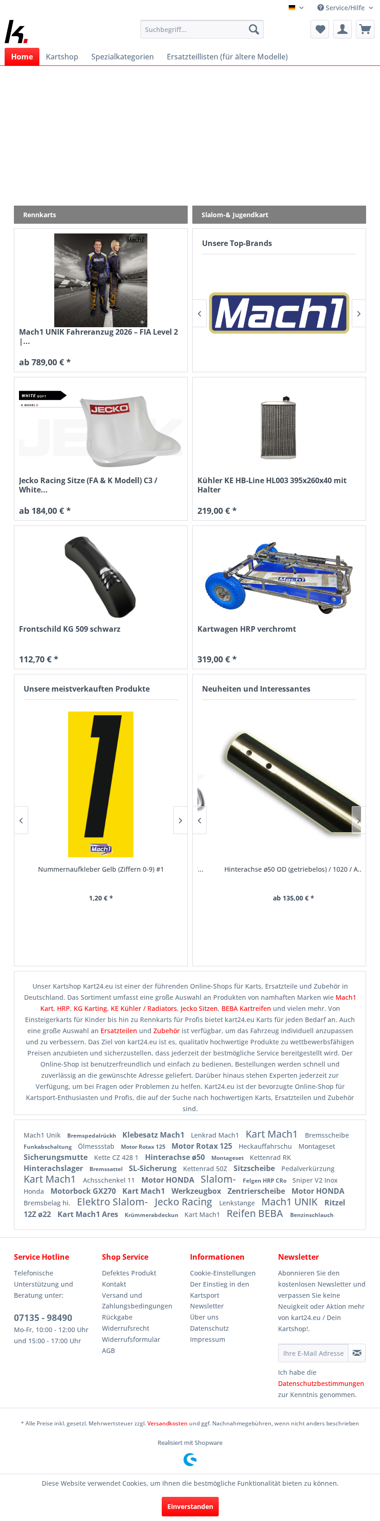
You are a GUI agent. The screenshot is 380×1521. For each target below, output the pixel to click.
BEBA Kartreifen (246, 1008)
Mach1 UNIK (290, 1201)
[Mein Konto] (342, 29)
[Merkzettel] (319, 29)
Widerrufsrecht (125, 1328)
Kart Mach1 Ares (88, 1214)
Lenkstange (238, 1202)
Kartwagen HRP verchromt (246, 629)
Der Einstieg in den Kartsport (219, 1290)
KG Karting (90, 1008)
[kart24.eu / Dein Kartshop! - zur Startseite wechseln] (16, 31)
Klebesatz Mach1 (154, 1135)
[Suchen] (254, 29)
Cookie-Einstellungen (223, 1273)
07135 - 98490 (43, 1318)
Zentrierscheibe (257, 1191)
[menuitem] (202, 29)
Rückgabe (117, 1317)
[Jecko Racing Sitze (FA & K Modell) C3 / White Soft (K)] (101, 429)
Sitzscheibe (255, 1168)
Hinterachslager (54, 1168)
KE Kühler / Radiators (144, 1008)
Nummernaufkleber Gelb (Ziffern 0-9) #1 (101, 869)
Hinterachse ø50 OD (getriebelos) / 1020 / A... (279, 869)
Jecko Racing (185, 1201)
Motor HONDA (168, 1180)
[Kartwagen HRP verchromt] (279, 577)
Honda (35, 1191)
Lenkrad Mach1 (216, 1135)
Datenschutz (209, 1328)
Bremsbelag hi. (48, 1202)
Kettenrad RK (270, 1157)
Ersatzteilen (120, 1030)
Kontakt (114, 1284)
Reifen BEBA (256, 1213)
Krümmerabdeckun (152, 1215)
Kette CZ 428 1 (117, 1157)
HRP (63, 1008)
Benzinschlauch (312, 1215)
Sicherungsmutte (56, 1157)
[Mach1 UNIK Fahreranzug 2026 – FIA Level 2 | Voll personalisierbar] (101, 280)
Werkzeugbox (197, 1191)
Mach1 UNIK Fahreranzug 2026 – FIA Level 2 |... (98, 336)
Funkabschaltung (48, 1147)
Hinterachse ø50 (176, 1157)
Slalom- (219, 1178)
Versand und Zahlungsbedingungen (137, 1301)
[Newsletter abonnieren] (357, 1353)
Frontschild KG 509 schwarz (69, 629)
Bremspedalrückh (92, 1135)
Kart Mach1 (273, 1133)
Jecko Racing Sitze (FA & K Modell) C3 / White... (88, 485)
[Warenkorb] (365, 29)
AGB (108, 1350)
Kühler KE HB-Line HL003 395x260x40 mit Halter (272, 485)
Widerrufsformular (131, 1339)
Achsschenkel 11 (110, 1180)
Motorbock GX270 (84, 1191)
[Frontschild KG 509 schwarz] (101, 577)
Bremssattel (106, 1169)
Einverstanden (190, 1506)
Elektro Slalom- (113, 1201)
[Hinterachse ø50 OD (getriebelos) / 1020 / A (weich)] (279, 784)
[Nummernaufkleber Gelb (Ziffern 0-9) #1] (101, 784)
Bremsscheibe (327, 1135)
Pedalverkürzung (308, 1168)
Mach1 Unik (43, 1135)
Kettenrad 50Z (206, 1168)
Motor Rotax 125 (144, 1147)
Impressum (207, 1339)
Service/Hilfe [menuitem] (345, 7)
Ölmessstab (97, 1146)
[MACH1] (279, 313)
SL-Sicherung (153, 1168)
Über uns (204, 1317)
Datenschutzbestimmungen (321, 1383)
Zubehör (167, 1030)
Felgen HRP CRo (265, 1180)
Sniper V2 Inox (315, 1180)
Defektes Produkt (129, 1273)
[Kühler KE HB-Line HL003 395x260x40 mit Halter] (279, 429)
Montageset (316, 1146)
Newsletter (207, 1305)
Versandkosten (167, 1423)
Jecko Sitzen (199, 1008)
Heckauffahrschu (266, 1146)
